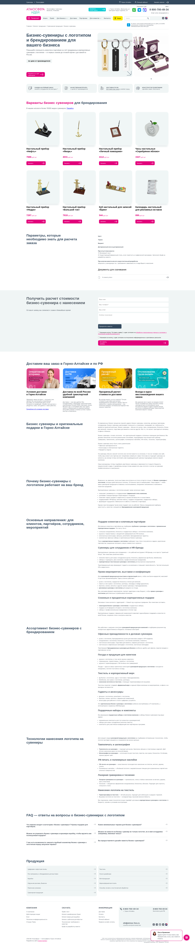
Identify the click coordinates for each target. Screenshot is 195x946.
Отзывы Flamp (31, 922)
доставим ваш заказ (112, 89)
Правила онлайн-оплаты (107, 922)
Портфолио (83, 18)
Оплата (101, 914)
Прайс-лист (65, 911)
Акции (119, 18)
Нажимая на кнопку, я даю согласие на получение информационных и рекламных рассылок (130, 337)
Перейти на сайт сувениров (33, 74)
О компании (30, 911)
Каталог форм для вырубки (71, 917)
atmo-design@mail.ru (162, 13)
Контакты (107, 18)
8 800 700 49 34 (160, 909)
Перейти (70, 108)
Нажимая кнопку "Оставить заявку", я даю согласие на (132, 333)
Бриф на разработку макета (71, 926)
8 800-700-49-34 (159, 9)
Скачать (66, 908)
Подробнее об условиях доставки (37, 409)
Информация (105, 908)
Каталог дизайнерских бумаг (71, 914)
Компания (31, 908)
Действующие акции (33, 914)
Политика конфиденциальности (36, 919)
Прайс (52, 18)
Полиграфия (40, 2)
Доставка (73, 18)
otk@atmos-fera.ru (131, 923)
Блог (28, 917)
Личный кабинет (142, 2)
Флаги (45, 18)
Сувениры (29, 2)
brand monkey (42, 941)
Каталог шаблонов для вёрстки (72, 919)
